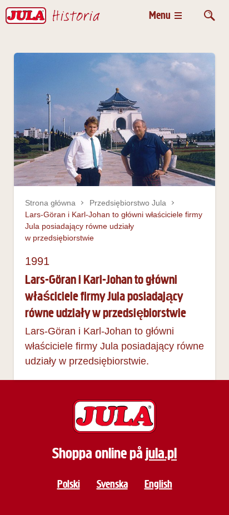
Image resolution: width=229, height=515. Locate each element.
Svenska (112, 484)
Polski (68, 484)
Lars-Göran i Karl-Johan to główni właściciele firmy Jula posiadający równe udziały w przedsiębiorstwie (113, 226)
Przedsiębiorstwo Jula (127, 202)
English (158, 484)
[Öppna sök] (209, 15)
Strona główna (50, 202)
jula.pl (161, 453)
